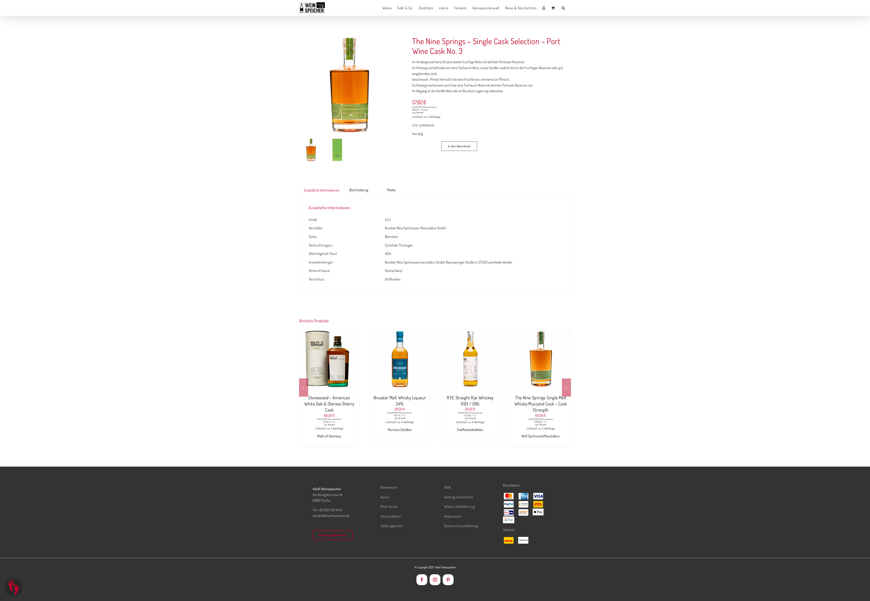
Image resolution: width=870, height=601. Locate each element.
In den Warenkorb (459, 146)
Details (346, 360)
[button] (563, 8)
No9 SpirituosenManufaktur (470, 436)
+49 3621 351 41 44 (330, 510)
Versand (419, 112)
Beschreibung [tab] (358, 190)
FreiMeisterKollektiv (400, 429)
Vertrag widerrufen (333, 535)
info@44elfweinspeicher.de (331, 515)
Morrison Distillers (329, 429)
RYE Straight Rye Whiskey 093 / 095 (399, 401)
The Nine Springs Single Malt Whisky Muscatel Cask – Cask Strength (470, 404)
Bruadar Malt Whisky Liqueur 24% (329, 401)
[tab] (377, 187)
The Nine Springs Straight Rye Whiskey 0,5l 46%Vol (540, 401)
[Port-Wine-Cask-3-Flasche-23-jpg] (350, 85)
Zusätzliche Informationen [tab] (322, 190)
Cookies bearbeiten (14, 587)
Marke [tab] (391, 190)
